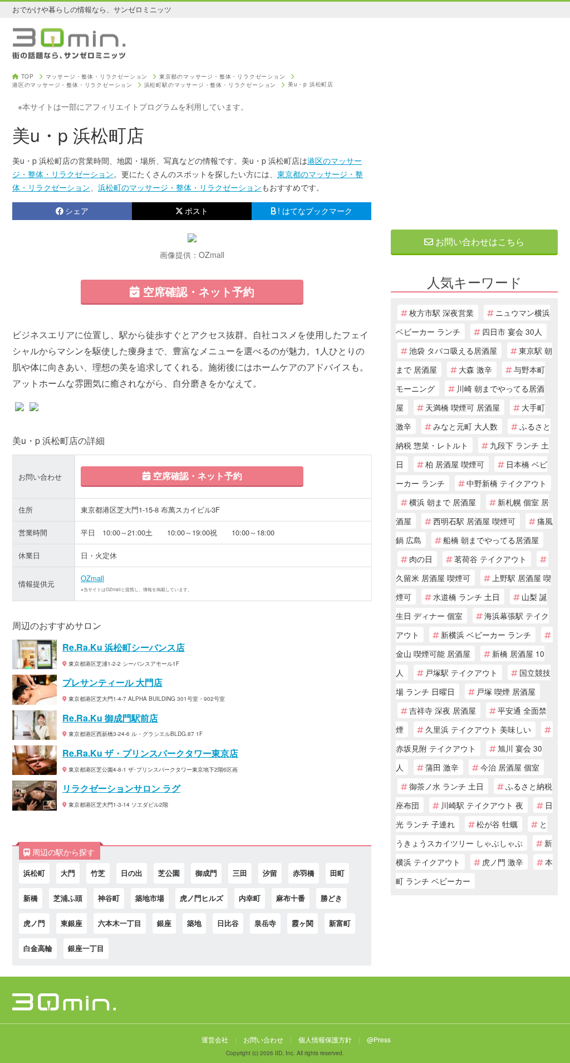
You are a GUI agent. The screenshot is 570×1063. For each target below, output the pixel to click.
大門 (68, 872)
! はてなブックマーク (315, 210)
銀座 (164, 923)
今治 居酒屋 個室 (509, 767)
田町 (337, 872)
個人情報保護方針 (325, 1039)
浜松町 (34, 872)
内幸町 (250, 898)
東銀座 (71, 923)
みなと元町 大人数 (465, 426)
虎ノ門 (34, 923)
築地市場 (149, 898)
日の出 (131, 872)
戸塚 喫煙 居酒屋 (505, 691)
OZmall (92, 578)
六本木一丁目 (119, 923)
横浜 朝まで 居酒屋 (442, 502)
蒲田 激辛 (442, 767)
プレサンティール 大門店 (112, 682)
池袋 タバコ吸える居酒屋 (453, 350)
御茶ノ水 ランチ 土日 (446, 786)
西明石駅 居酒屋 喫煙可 (474, 520)
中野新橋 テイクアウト (506, 483)
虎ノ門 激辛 (502, 861)
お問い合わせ (263, 1039)
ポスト (196, 210)
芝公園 (169, 872)
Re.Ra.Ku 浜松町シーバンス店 (123, 647)
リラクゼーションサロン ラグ (121, 788)
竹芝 (98, 872)
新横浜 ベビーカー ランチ (486, 634)
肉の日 (421, 558)
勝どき (331, 898)
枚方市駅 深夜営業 (441, 312)
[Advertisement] (474, 143)
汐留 (270, 872)
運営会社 (215, 1039)
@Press (379, 1039)
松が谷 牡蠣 (497, 824)
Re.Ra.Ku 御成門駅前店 (110, 717)
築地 (194, 923)
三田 (240, 872)
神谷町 (109, 898)
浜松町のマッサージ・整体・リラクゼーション (180, 187)
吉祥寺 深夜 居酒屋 (442, 710)
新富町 (340, 923)
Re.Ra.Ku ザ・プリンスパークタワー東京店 (150, 753)
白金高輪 (37, 948)
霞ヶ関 (302, 923)
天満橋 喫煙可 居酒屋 (462, 407)
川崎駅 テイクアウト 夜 (482, 805)
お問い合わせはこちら (478, 241)
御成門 (206, 872)
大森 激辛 (475, 369)
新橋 (30, 898)
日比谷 (228, 923)
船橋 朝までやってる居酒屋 (491, 539)
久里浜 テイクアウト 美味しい (478, 729)
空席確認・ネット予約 (197, 291)
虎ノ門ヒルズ (201, 898)
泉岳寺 (265, 923)
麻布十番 (290, 898)
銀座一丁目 (86, 948)
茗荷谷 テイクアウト (490, 558)
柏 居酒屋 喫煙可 (454, 464)
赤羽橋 (304, 872)
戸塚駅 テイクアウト (461, 672)
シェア (77, 210)
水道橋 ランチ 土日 (466, 596)
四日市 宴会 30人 (512, 331)
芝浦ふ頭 (67, 898)
